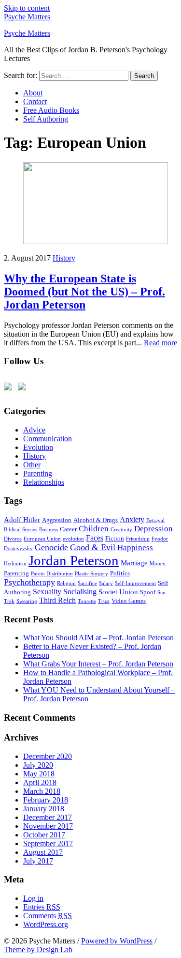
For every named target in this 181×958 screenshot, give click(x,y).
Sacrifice (87, 583)
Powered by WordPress (117, 941)
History (64, 258)
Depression (153, 528)
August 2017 (43, 852)
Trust (104, 601)
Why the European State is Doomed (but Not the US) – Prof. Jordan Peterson (84, 291)
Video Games (128, 600)
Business (48, 529)
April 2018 (39, 782)
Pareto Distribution (52, 573)
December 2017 (47, 817)
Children (94, 528)
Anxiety (132, 519)
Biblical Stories (20, 529)
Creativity (121, 529)
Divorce (13, 538)
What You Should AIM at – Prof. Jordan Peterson (98, 638)
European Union (42, 538)
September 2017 (48, 843)
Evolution (38, 447)
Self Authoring (45, 119)
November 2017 (48, 826)
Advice (34, 430)
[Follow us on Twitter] (9, 388)
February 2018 (45, 800)
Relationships (43, 482)
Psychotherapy (29, 582)
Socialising (80, 591)
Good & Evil (92, 547)
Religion (66, 583)
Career (68, 529)
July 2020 (38, 765)
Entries (41, 907)
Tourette (87, 601)
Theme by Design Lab (38, 949)
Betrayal (155, 520)
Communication (47, 438)
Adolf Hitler (22, 520)
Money (158, 563)
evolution (73, 538)
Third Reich (57, 600)
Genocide (51, 547)
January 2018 (43, 808)
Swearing (26, 601)
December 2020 (47, 756)
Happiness (135, 547)
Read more (160, 343)
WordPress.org (45, 924)
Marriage (134, 563)
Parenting (37, 473)
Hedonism (15, 563)
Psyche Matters (27, 17)
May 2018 (39, 774)
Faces (94, 538)
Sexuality (47, 591)
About (32, 93)
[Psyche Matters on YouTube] (23, 388)
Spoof (147, 592)
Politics (120, 573)
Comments (47, 916)
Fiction (114, 538)
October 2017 (44, 835)
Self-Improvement (135, 583)
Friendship (138, 538)
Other (32, 465)
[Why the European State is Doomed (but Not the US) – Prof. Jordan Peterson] (95, 241)
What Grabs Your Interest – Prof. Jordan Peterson (98, 664)
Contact (35, 101)
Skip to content (27, 8)
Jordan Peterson (73, 560)
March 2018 (41, 791)
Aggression (56, 520)
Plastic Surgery (91, 573)
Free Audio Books (51, 110)
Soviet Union (118, 592)
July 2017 (38, 861)
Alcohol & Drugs (95, 520)
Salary (106, 583)
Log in (33, 898)
